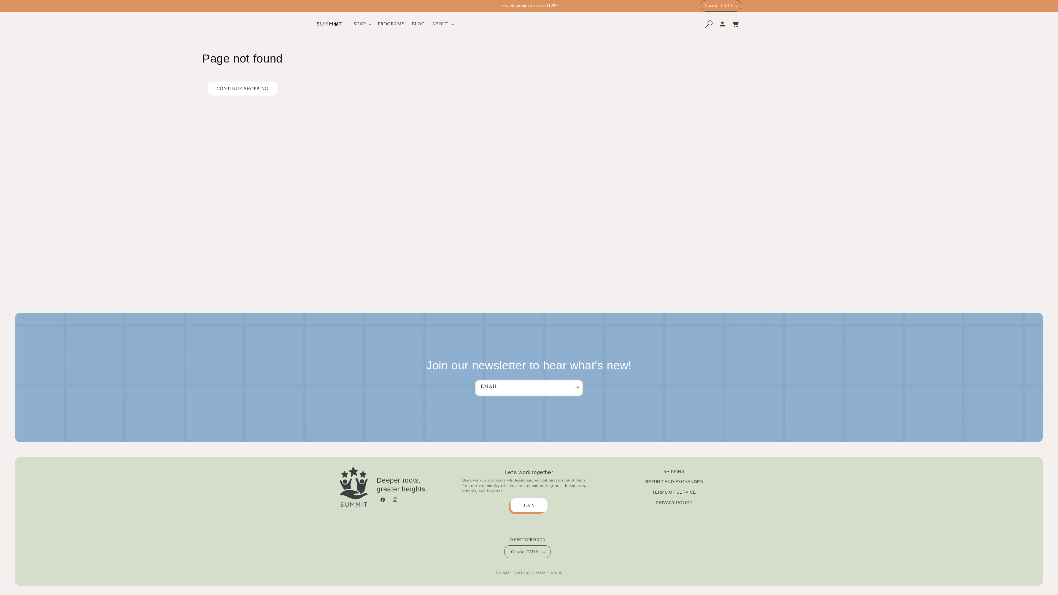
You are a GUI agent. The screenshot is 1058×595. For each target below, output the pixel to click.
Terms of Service (674, 492)
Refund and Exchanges (674, 481)
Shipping (674, 471)
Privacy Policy (674, 502)
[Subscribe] (576, 388)
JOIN (529, 505)
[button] (362, 23)
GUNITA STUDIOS (547, 573)
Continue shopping (243, 88)
